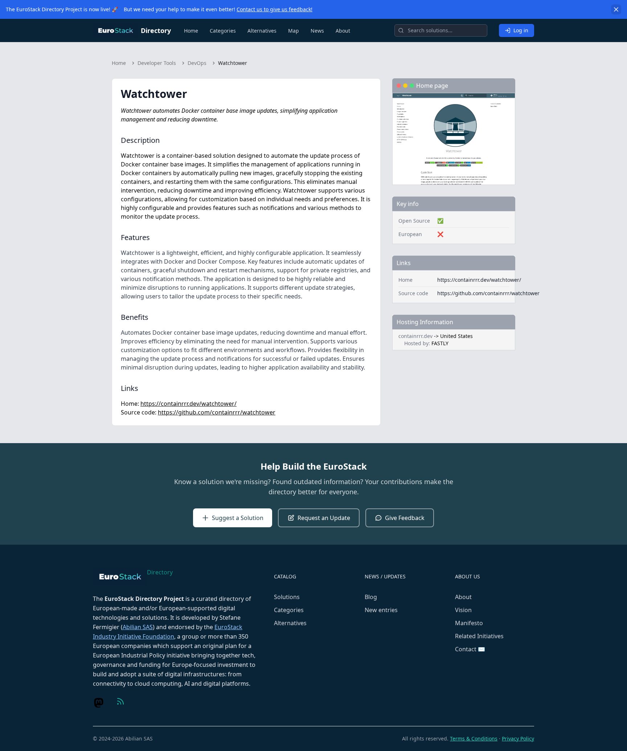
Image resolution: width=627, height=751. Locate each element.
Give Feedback (405, 518)
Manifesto (469, 623)
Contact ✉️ (470, 649)
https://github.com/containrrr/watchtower (216, 412)
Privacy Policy (518, 738)
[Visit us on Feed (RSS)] (120, 701)
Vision (463, 610)
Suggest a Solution (237, 518)
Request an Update (324, 518)
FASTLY (439, 343)
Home (191, 30)
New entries (381, 610)
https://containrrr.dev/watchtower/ (188, 404)
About (343, 30)
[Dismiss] (616, 9)
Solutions (287, 597)
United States (456, 336)
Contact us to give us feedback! (274, 9)
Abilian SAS (138, 627)
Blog (371, 597)
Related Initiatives (479, 636)
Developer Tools (157, 62)
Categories (223, 30)
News (317, 30)
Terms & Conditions (473, 738)
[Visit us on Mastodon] (98, 703)
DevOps (197, 62)
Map (293, 30)
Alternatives (261, 30)
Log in (520, 30)
